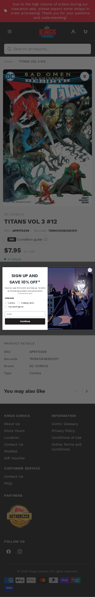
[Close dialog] (90, 270)
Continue (25, 321)
